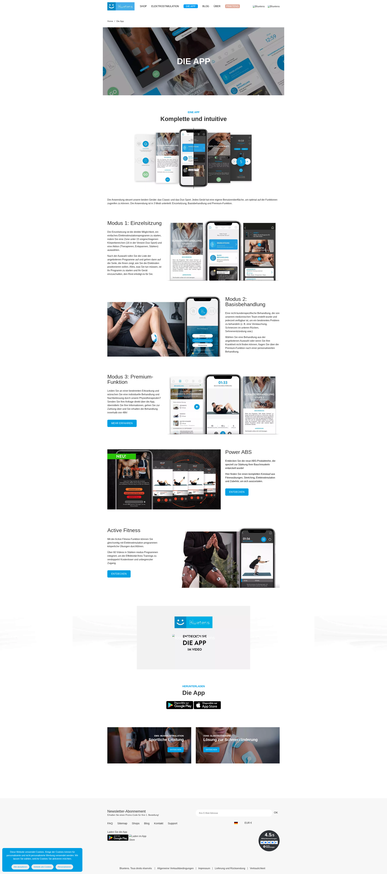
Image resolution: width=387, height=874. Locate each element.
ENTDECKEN (237, 492)
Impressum (204, 868)
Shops (136, 823)
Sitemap (122, 823)
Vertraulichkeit (257, 868)
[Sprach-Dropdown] (237, 823)
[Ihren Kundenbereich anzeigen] (259, 6)
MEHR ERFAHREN (122, 423)
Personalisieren (64, 867)
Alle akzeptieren (20, 867)
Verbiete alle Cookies (42, 867)
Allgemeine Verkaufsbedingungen (175, 868)
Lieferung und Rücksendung (230, 868)
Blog (147, 823)
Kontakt (158, 823)
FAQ (110, 823)
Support (172, 823)
